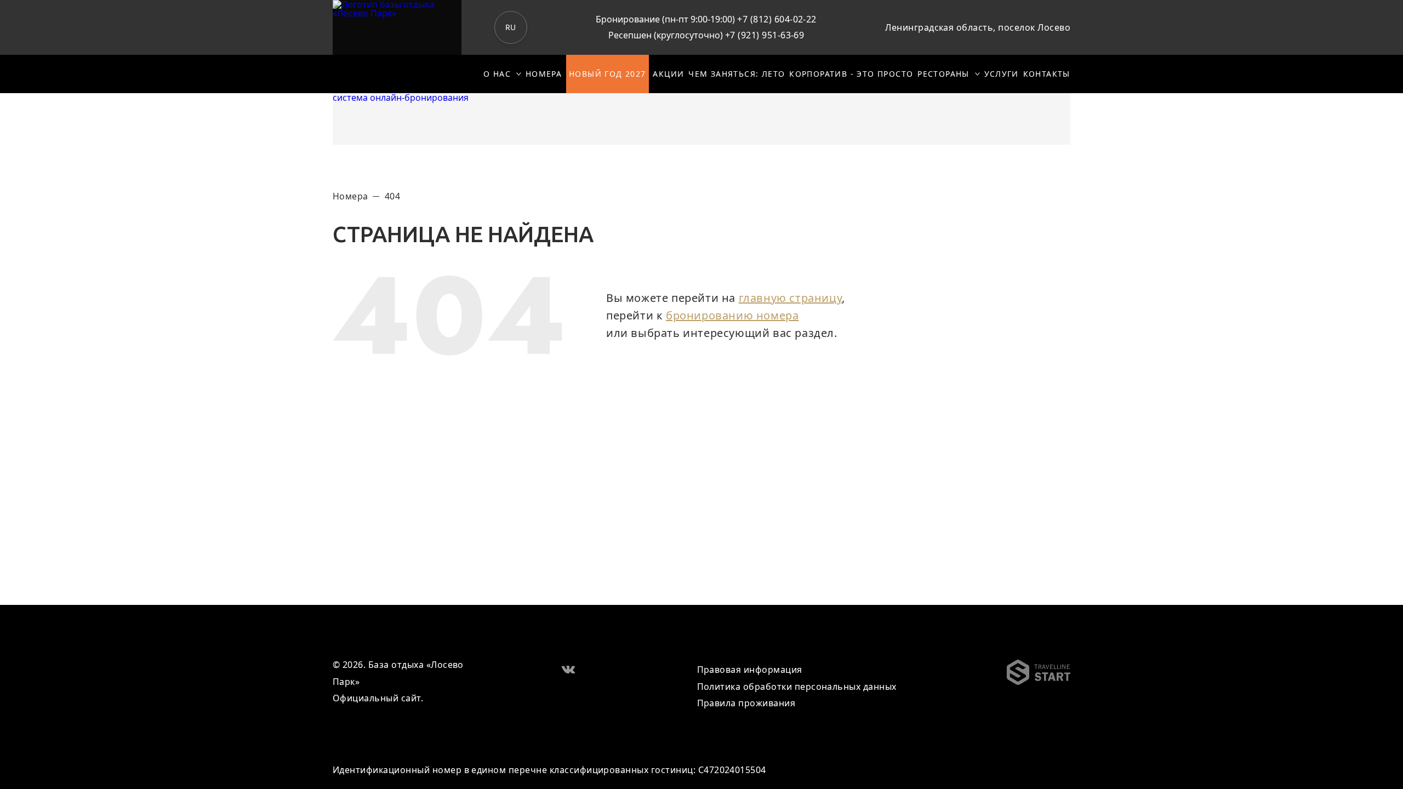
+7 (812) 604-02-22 (777, 19)
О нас (497, 73)
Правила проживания (746, 703)
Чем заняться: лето (736, 73)
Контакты (1046, 73)
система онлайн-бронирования (401, 98)
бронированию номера (732, 315)
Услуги (1001, 73)
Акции (668, 73)
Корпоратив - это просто (851, 73)
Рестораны (943, 73)
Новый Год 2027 (607, 73)
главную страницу (790, 297)
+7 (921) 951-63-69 (765, 35)
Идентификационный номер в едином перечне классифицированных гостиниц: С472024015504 (549, 770)
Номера (544, 73)
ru (510, 27)
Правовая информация (749, 670)
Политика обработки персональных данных (797, 687)
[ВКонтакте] (568, 668)
